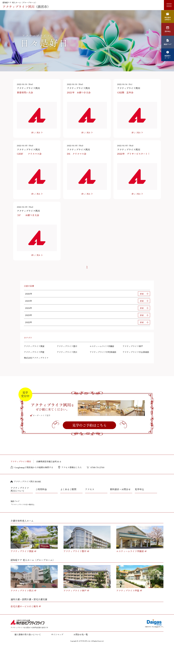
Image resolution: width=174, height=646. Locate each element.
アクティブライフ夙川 (67, 352)
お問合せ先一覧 (80, 634)
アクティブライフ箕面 (34, 346)
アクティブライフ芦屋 (34, 352)
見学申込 (139, 489)
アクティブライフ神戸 (133, 346)
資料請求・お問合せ (120, 489)
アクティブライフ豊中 (67, 346)
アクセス (89, 489)
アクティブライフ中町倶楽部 (103, 352)
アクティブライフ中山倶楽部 (136, 352)
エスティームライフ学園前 (102, 346)
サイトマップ (57, 634)
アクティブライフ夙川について (20, 489)
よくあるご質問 (68, 489)
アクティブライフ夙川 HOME (27, 481)
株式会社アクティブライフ (36, 357)
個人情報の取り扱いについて (27, 634)
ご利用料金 (41, 489)
